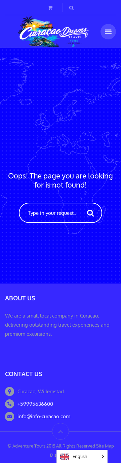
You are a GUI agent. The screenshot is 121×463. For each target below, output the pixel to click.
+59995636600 (35, 404)
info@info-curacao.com (43, 416)
